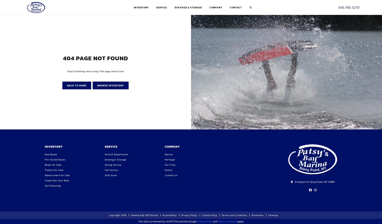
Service (161, 7)
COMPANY (216, 7)
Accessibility (169, 215)
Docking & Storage (115, 159)
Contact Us (171, 175)
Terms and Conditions (234, 215)
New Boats (51, 154)
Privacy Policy (189, 215)
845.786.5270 (349, 7)
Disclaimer (258, 215)
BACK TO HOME (76, 85)
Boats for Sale (53, 165)
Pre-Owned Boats (55, 159)
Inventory (141, 7)
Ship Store (111, 175)
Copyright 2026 (118, 215)
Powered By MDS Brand (144, 215)
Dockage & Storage (188, 7)
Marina (169, 154)
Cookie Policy (209, 215)
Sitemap (273, 215)
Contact (236, 7)
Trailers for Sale (54, 170)
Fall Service (111, 170)
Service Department (116, 154)
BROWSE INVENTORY (110, 85)
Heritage (170, 159)
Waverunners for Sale (57, 175)
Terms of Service (227, 221)
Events (168, 170)
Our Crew (170, 165)
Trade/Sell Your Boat (57, 180)
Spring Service (113, 165)
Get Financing (53, 185)
